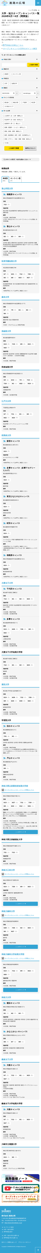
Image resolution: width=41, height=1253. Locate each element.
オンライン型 (17, 74)
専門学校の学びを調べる (11, 1238)
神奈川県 (15, 102)
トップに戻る (32, 10)
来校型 (6, 74)
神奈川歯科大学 (8, 911)
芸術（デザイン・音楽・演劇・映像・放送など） (18, 139)
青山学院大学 (7, 188)
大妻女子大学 (7, 583)
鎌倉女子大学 (7, 1059)
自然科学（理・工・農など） (13, 123)
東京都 (6, 102)
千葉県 (25, 102)
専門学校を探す (8, 1231)
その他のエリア (9, 106)
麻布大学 (5, 297)
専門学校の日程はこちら (13, 45)
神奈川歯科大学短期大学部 (13, 954)
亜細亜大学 (6, 331)
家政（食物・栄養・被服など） (13, 131)
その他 (6, 143)
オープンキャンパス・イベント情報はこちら (19, 790)
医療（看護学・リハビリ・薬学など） (15, 127)
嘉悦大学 (5, 684)
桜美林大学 (6, 435)
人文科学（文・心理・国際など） (14, 116)
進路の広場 (18, 3)
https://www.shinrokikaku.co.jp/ (13, 1223)
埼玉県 (33, 102)
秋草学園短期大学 (9, 261)
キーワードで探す (9, 1227)
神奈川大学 (6, 997)
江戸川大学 (6, 401)
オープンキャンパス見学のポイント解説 (20, 49)
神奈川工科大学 (8, 870)
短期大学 (14, 83)
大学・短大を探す (9, 1229)
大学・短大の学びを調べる (11, 1235)
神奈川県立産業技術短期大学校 (15, 786)
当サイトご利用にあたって (9, 1242)
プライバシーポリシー (24, 1242)
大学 (6, 83)
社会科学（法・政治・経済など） (14, 119)
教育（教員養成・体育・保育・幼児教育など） (18, 135)
